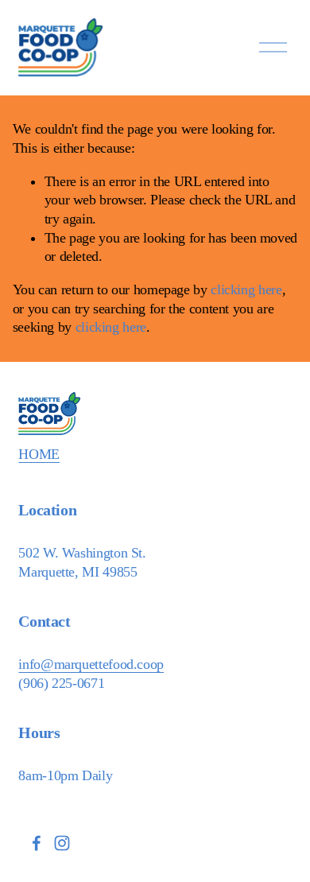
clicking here (246, 289)
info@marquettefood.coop (91, 664)
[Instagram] (62, 843)
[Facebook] (37, 843)
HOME (39, 454)
